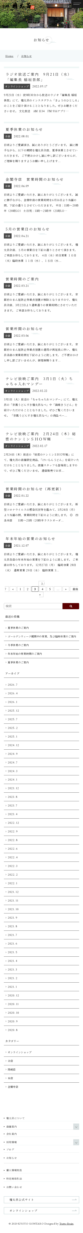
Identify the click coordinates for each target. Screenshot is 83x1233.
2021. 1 (12, 987)
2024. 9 (13, 754)
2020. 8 (13, 1030)
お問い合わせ (14, 1187)
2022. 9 (13, 831)
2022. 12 (13, 822)
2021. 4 (12, 961)
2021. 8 (12, 926)
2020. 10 (13, 1012)
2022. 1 (12, 883)
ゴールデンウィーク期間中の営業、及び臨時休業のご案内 (42, 636)
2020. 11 (13, 1004)
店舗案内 (11, 1126)
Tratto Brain (66, 1223)
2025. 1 (12, 736)
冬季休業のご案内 (18, 645)
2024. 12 (13, 745)
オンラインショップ (19, 1052)
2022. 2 (13, 874)
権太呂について (15, 1118)
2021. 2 (12, 978)
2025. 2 (13, 728)
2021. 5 (12, 952)
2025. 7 (13, 719)
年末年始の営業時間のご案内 (25, 653)
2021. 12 (13, 892)
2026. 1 (12, 702)
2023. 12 (13, 788)
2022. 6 (13, 848)
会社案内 (11, 1134)
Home (9, 56)
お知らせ (26, 56)
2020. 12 (13, 995)
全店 (10, 1061)
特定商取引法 (14, 1178)
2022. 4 (13, 857)
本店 (10, 1078)
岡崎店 (12, 1069)
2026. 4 (13, 693)
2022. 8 (13, 840)
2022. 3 (13, 866)
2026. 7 (13, 684)
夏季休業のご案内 (18, 628)
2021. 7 (12, 935)
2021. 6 (12, 943)
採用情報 (11, 1142)
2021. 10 (13, 909)
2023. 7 (12, 805)
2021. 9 (12, 917)
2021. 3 (12, 969)
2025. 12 (13, 710)
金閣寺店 (13, 1087)
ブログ (10, 1149)
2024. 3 (13, 771)
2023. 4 (13, 814)
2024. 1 (12, 779)
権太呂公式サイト (21, 1200)
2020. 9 (13, 1021)
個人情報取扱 (14, 1170)
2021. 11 (13, 900)
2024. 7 (13, 762)
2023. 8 (13, 797)
